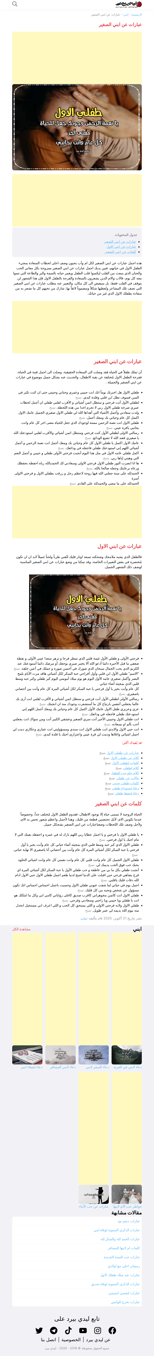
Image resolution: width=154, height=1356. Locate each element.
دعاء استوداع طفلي (125, 788)
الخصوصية (71, 1339)
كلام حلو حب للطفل (125, 773)
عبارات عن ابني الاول (121, 247)
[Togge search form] (14, 4)
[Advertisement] (77, 58)
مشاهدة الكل (21, 929)
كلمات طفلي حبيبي (125, 783)
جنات (84, 918)
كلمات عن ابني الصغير (120, 252)
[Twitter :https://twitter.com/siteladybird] (39, 1334)
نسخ (78, 397)
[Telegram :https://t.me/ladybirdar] (53, 1334)
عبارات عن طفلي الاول (122, 753)
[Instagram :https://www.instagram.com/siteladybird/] (97, 1334)
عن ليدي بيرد (98, 1339)
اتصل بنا (48, 1339)
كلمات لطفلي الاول (125, 763)
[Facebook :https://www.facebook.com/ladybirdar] (112, 1334)
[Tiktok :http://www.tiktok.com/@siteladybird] (68, 1334)
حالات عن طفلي (127, 778)
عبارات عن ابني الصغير (120, 242)
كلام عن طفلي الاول (124, 758)
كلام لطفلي (131, 768)
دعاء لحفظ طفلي (127, 793)
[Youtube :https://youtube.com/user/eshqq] (83, 1334)
